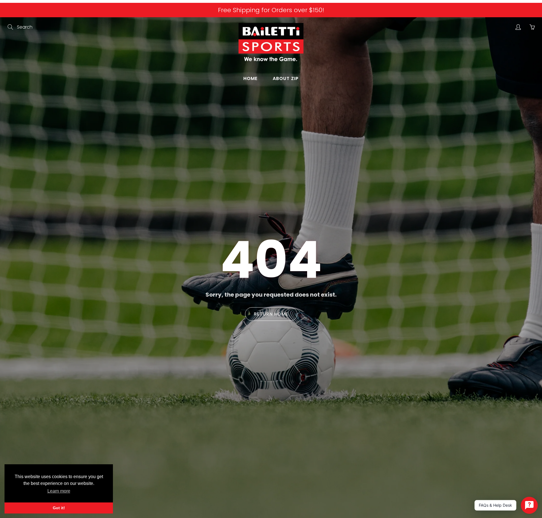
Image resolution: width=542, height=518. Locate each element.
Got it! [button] (59, 508)
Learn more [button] (58, 491)
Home (250, 78)
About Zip (286, 78)
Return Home (271, 314)
